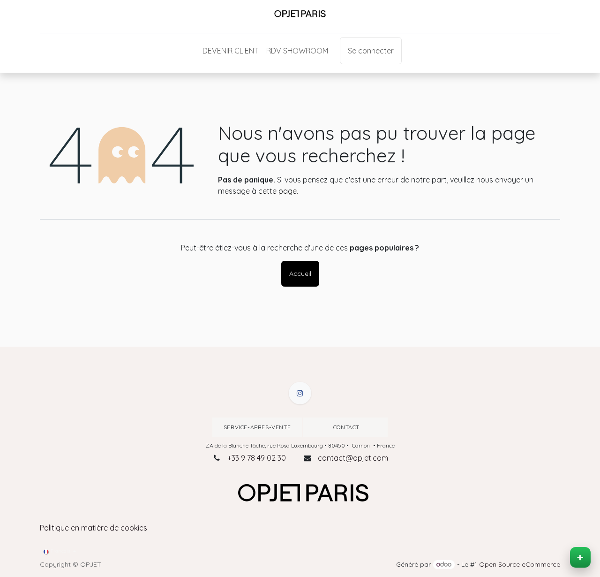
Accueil (300, 273)
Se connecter (371, 50)
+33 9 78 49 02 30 (256, 458)
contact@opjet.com (353, 458)
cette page (277, 191)
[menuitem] (230, 50)
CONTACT (345, 427)
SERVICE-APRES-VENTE (257, 427)
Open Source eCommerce (519, 564)
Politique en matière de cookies (93, 527)
